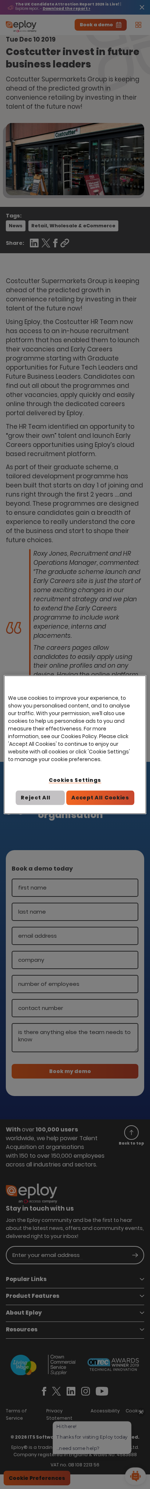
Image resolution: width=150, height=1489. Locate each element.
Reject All (36, 797)
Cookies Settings (75, 779)
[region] (75, 744)
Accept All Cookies (100, 797)
